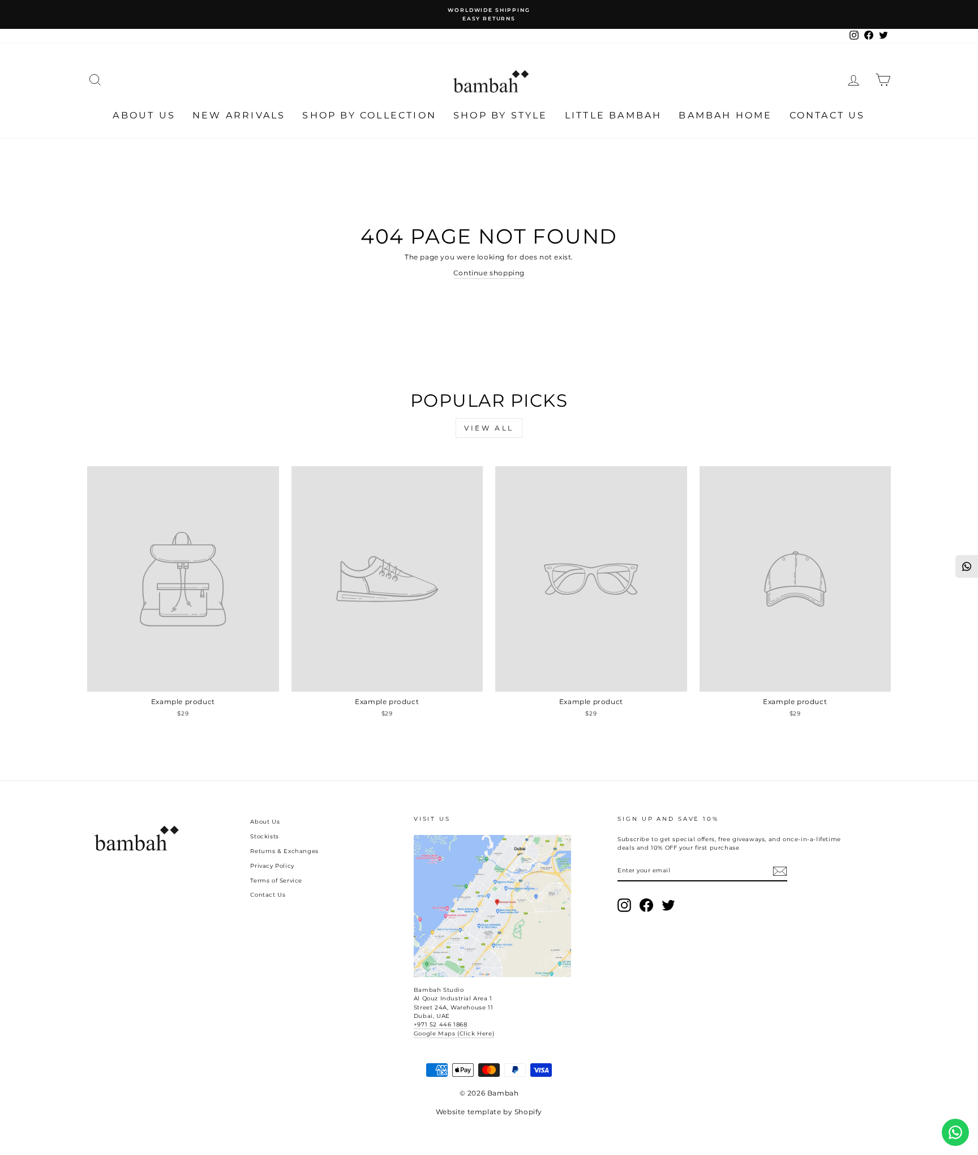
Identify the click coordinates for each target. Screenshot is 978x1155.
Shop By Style (500, 115)
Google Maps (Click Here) (454, 1033)
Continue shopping (489, 272)
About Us (144, 115)
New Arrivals (238, 115)
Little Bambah (613, 115)
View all (489, 428)
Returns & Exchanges (284, 851)
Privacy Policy (272, 866)
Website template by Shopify (489, 1111)
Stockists (264, 836)
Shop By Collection (369, 115)
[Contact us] (955, 1132)
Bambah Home (725, 115)
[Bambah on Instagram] (624, 905)
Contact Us (827, 115)
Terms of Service (276, 880)
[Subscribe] (780, 871)
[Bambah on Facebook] (646, 905)
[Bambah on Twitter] (668, 905)
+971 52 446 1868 (440, 1024)
